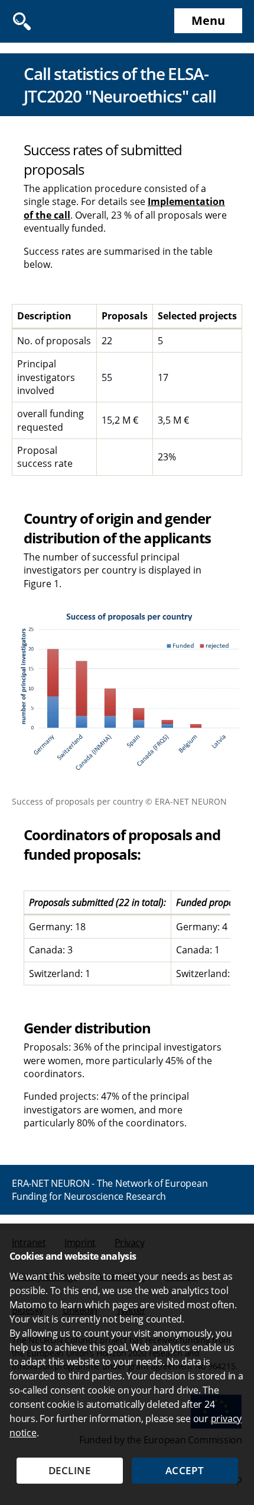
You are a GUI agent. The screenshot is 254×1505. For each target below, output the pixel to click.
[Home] (65, 21)
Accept (184, 1470)
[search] (21, 21)
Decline (69, 1470)
